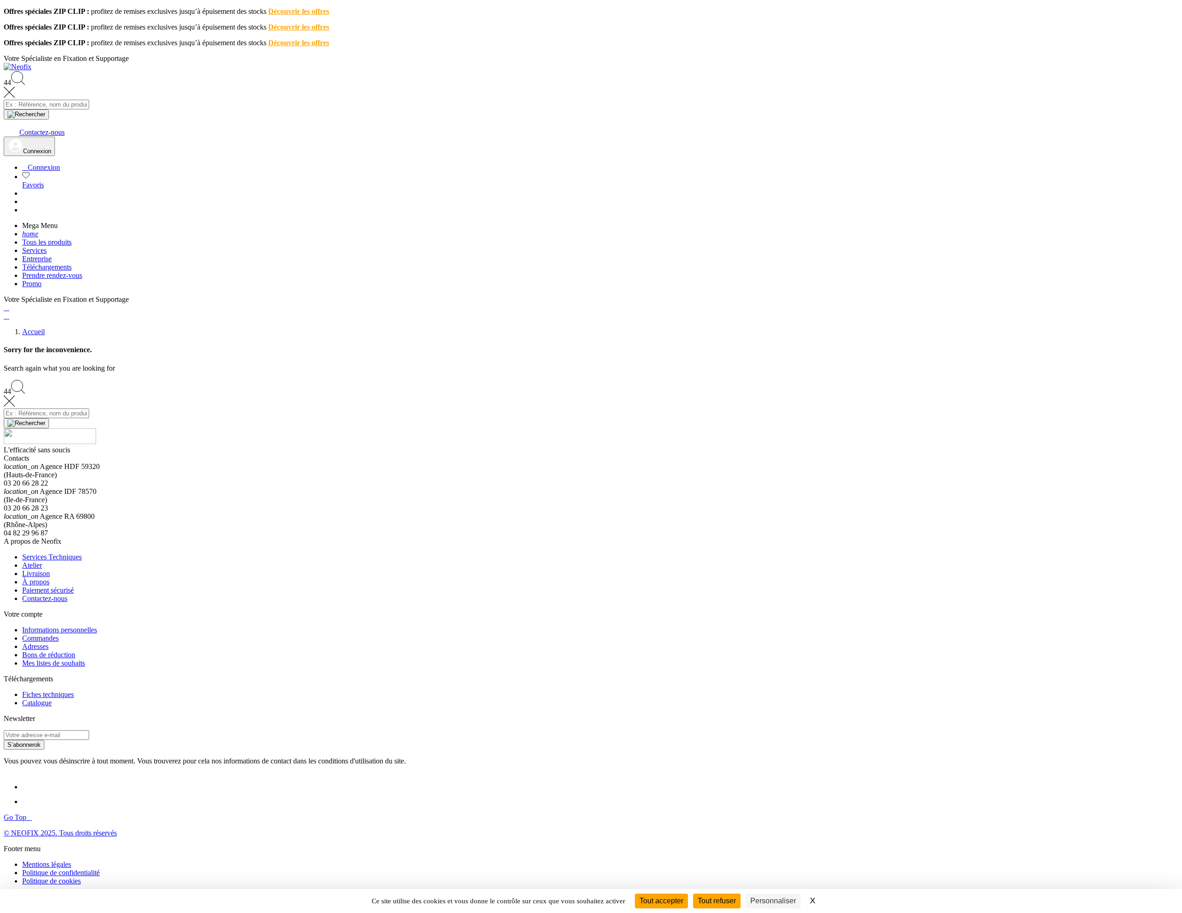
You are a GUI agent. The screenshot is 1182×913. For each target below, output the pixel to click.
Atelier (32, 565)
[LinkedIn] (30, 787)
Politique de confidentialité (61, 873)
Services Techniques (52, 557)
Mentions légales (46, 864)
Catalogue (37, 703)
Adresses (35, 646)
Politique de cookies (51, 881)
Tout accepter (661, 901)
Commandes (40, 638)
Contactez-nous (44, 598)
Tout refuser (717, 901)
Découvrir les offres (298, 11)
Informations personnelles (59, 630)
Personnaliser (773, 901)
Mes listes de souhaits (53, 663)
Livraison (36, 573)
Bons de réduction (48, 655)
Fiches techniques (48, 694)
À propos (35, 582)
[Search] (26, 114)
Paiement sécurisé (48, 590)
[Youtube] (31, 801)
